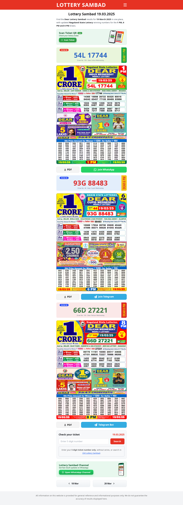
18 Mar (75, 483)
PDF (69, 169)
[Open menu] (125, 4)
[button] (91, 37)
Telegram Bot (106, 424)
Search (117, 441)
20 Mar (108, 483)
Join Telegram (106, 296)
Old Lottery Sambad (91, 453)
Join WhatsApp (106, 169)
